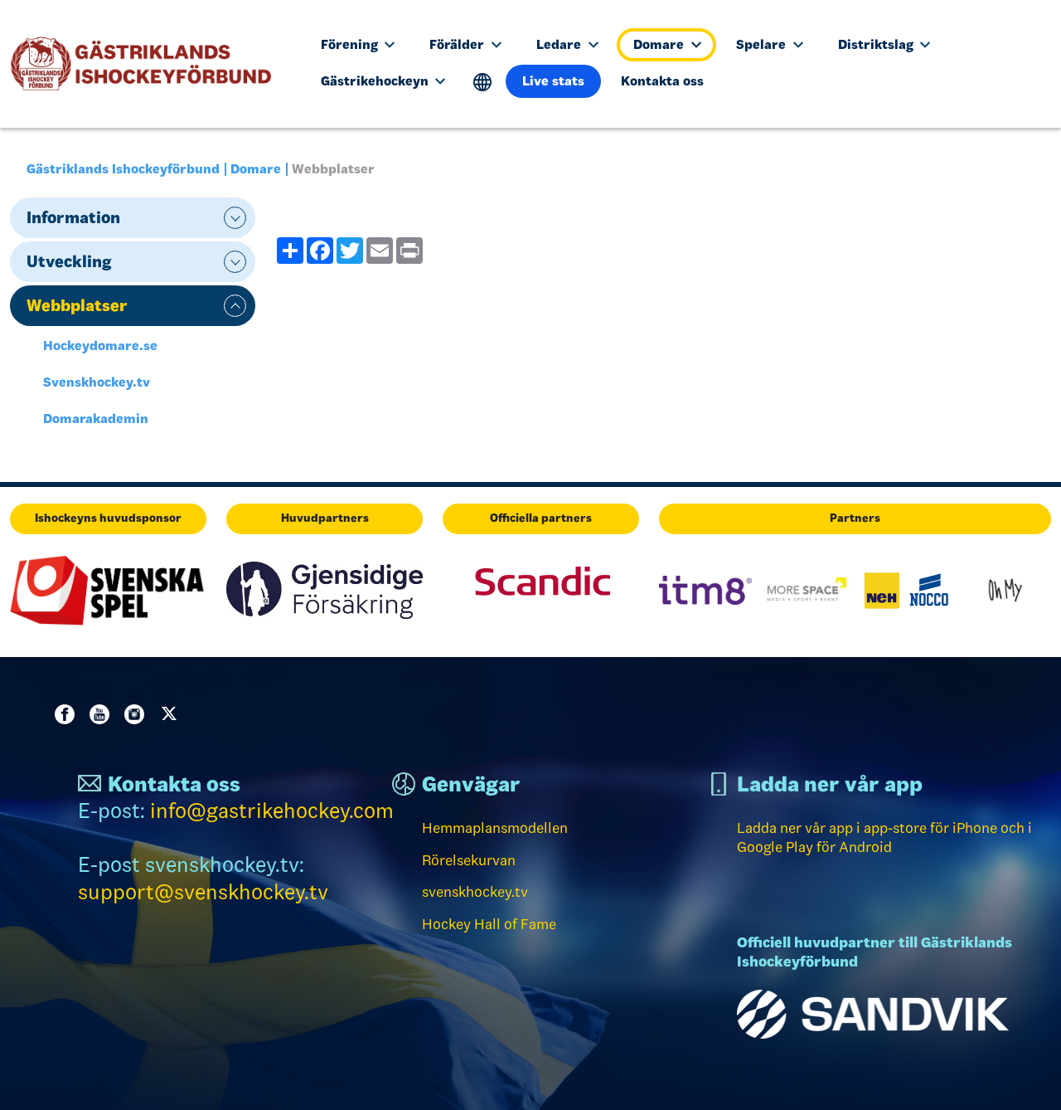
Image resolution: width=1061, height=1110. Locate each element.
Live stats (553, 81)
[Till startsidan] (148, 64)
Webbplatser (77, 305)
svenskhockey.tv (475, 892)
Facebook (68, 714)
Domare (660, 44)
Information (73, 217)
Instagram (137, 714)
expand (235, 218)
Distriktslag (877, 44)
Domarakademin (95, 418)
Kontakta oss (662, 81)
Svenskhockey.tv (96, 382)
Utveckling (69, 261)
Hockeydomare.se (100, 345)
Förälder (458, 44)
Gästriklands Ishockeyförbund (123, 169)
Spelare (762, 44)
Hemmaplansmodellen (495, 828)
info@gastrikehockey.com (272, 811)
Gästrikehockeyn (376, 81)
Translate (482, 82)
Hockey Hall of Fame (489, 924)
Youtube (103, 714)
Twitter (172, 714)
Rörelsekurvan (469, 860)
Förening (351, 44)
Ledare (560, 44)
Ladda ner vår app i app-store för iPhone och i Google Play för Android (884, 837)
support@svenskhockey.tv (203, 892)
